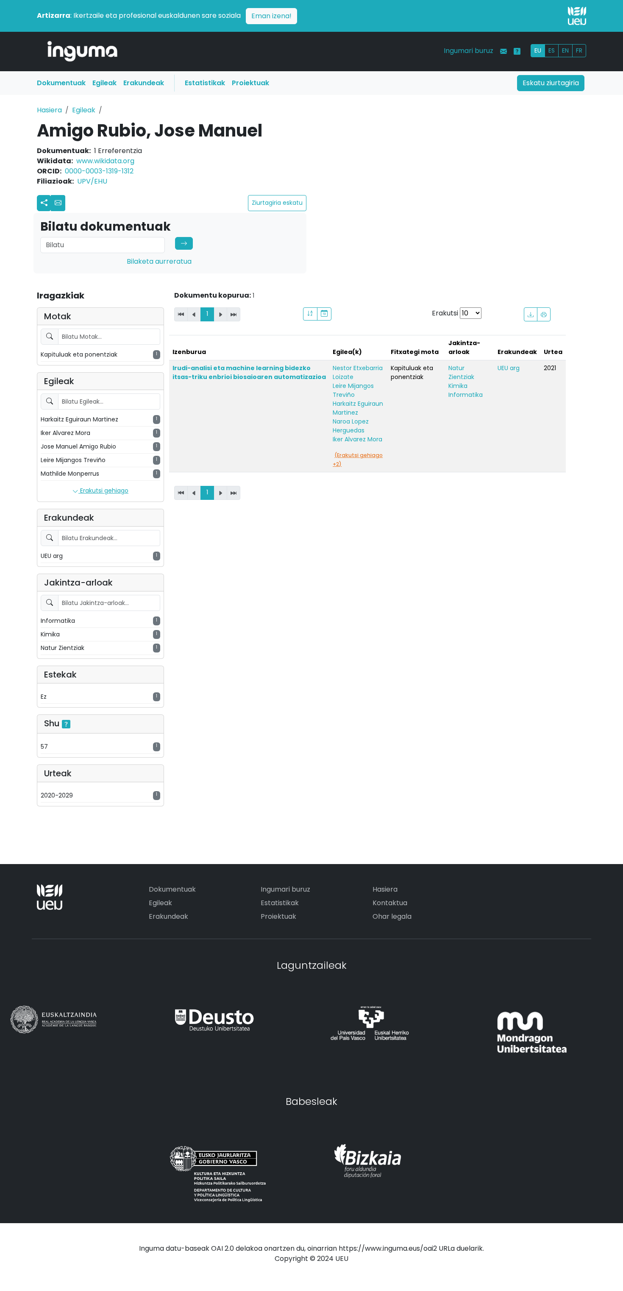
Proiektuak (250, 83)
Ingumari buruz (468, 51)
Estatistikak (205, 83)
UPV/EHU (92, 181)
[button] (58, 203)
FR (579, 50)
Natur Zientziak (461, 372)
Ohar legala (392, 916)
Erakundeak (143, 83)
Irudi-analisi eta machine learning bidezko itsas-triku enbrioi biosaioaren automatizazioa (249, 372)
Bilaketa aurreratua (159, 261)
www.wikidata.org (105, 161)
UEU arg (509, 368)
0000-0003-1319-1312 (99, 171)
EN (565, 50)
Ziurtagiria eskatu (277, 202)
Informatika (465, 394)
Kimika (457, 386)
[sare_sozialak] (44, 203)
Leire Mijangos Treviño (353, 390)
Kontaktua (390, 903)
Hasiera (49, 110)
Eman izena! (271, 16)
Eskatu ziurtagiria (551, 83)
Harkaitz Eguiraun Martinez (358, 408)
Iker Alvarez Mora (357, 439)
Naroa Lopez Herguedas (351, 426)
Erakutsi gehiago (103, 490)
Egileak (104, 83)
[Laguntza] (517, 51)
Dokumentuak (61, 83)
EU (537, 50)
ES (551, 50)
